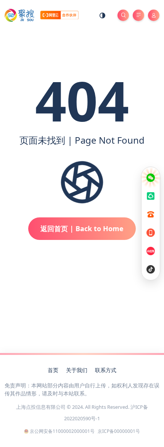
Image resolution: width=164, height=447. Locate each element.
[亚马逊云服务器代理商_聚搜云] (42, 14)
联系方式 (105, 370)
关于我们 (76, 370)
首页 (53, 370)
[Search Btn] (123, 15)
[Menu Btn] (138, 15)
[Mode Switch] (103, 15)
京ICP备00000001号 (119, 431)
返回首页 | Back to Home (82, 228)
